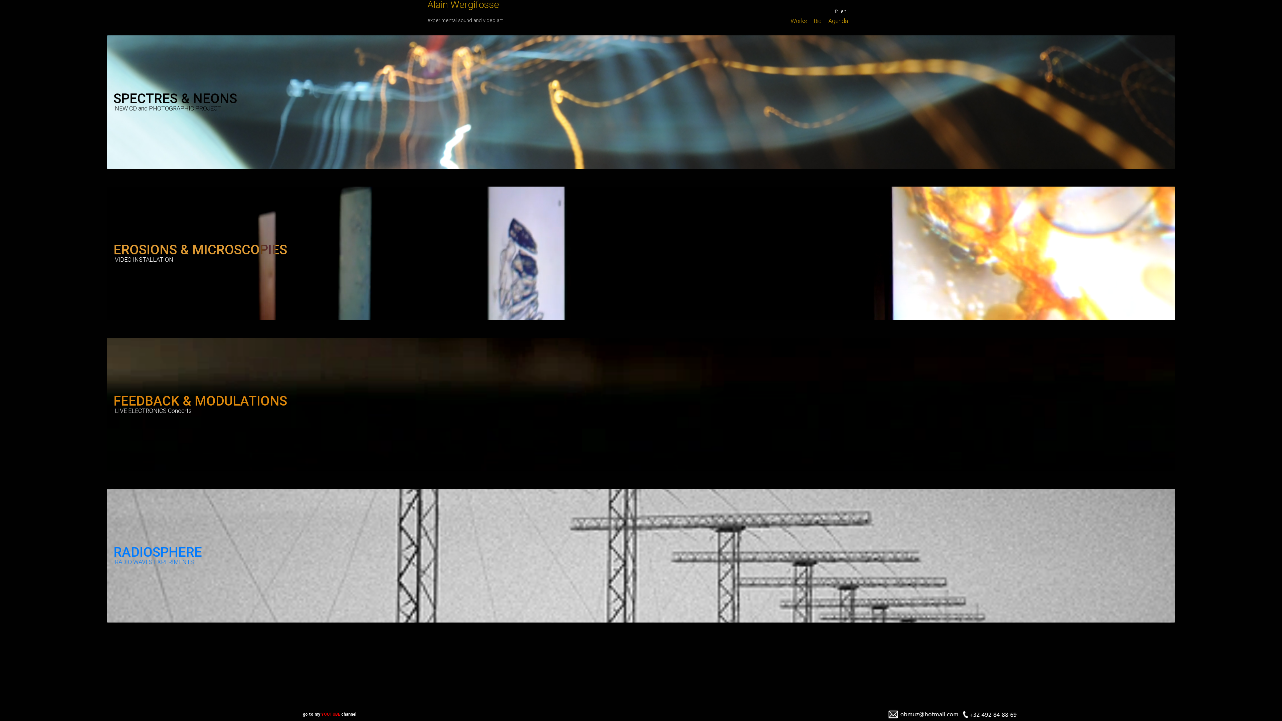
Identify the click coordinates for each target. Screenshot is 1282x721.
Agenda (838, 20)
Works (799, 20)
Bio (818, 20)
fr (836, 11)
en (843, 11)
